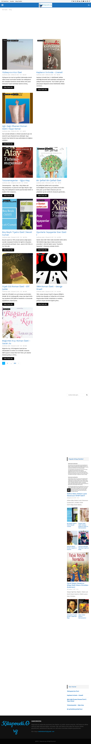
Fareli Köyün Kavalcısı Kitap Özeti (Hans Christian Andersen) (77, 585)
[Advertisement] (34, 24)
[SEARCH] (87, 395)
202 (15, 363)
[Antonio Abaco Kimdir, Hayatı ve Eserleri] (72, 538)
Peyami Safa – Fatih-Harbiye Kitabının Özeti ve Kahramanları (83, 526)
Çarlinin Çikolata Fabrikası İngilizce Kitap (83, 548)
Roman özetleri (14, 40)
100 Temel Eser (4, 1)
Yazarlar (12, 1)
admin (9, 74)
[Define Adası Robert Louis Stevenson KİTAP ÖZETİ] (78, 477)
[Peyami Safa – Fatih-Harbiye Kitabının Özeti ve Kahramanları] (83, 515)
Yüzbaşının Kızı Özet (12, 72)
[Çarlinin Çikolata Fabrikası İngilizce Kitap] (83, 538)
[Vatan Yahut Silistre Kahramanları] (83, 606)
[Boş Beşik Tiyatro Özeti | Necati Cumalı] (72, 515)
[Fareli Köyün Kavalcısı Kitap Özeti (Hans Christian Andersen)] (78, 566)
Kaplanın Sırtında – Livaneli (49, 72)
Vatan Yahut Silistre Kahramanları (82, 616)
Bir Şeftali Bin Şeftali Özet (48, 180)
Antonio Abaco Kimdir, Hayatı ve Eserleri (72, 548)
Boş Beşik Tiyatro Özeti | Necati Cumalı (72, 525)
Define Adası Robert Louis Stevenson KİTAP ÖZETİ (77, 495)
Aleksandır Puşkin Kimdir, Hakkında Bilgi (72, 616)
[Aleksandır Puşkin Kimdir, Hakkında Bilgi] (72, 606)
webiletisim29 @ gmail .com (46, 731)
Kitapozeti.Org (16, 727)
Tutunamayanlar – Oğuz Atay (16, 180)
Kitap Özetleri (18, 1)
